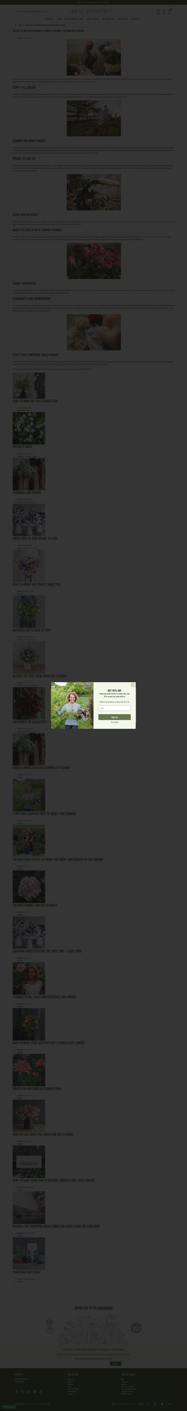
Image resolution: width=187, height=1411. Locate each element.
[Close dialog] (133, 685)
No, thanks (114, 722)
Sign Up (114, 717)
